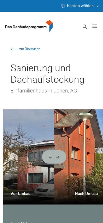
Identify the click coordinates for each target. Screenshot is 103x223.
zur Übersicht (29, 49)
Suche (85, 27)
